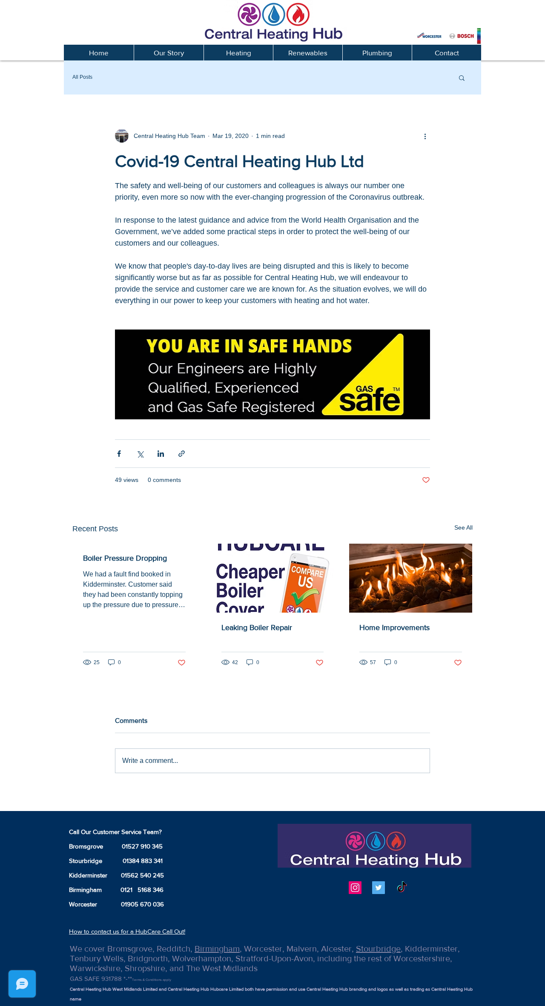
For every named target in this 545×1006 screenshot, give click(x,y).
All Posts (82, 77)
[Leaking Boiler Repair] (272, 578)
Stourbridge (378, 948)
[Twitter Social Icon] (378, 887)
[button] (238, 52)
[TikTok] (402, 887)
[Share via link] (182, 454)
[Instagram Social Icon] (355, 887)
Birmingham (217, 948)
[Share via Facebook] (119, 454)
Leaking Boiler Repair (256, 627)
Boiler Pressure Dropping (125, 558)
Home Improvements (394, 627)
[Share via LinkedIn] (161, 454)
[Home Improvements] (410, 578)
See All (463, 527)
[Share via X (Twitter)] (140, 454)
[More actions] (425, 136)
